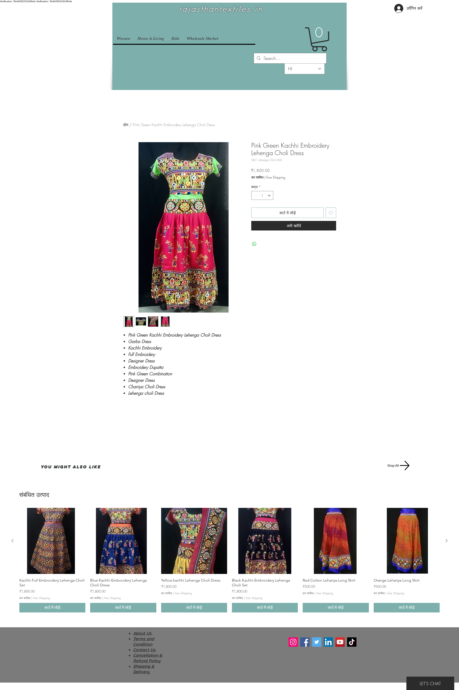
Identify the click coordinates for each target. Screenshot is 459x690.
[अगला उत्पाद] (446, 541)
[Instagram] (293, 642)
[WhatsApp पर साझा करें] (254, 244)
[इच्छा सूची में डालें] (331, 213)
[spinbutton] (262, 195)
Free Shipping (275, 177)
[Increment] (270, 195)
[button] (319, 39)
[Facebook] (305, 642)
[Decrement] (255, 195)
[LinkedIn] (328, 642)
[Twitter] (316, 642)
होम (125, 124)
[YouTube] (340, 642)
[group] (229, 560)
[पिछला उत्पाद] (12, 541)
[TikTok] (351, 642)
